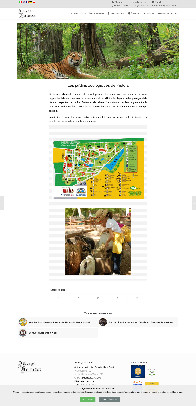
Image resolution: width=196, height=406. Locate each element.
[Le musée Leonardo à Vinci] (2, 203)
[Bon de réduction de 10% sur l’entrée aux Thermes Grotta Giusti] (194, 203)
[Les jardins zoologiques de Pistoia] (98, 51)
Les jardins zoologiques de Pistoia (98, 85)
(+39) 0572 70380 (87, 384)
